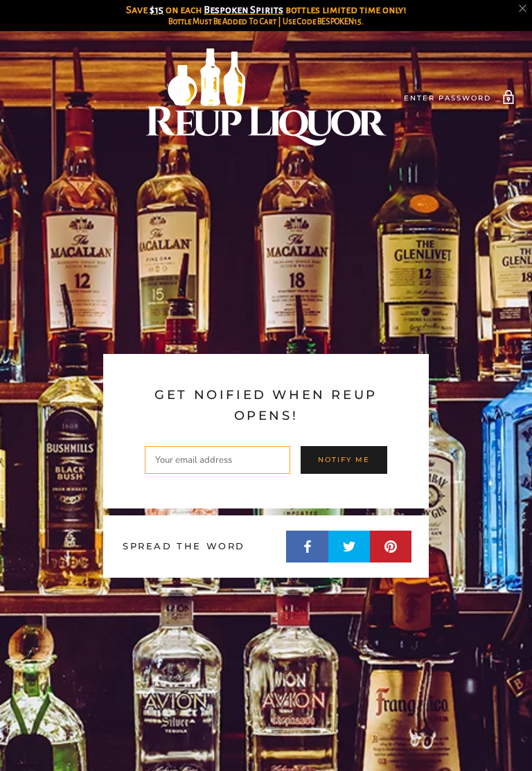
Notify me (344, 459)
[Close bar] (523, 8)
